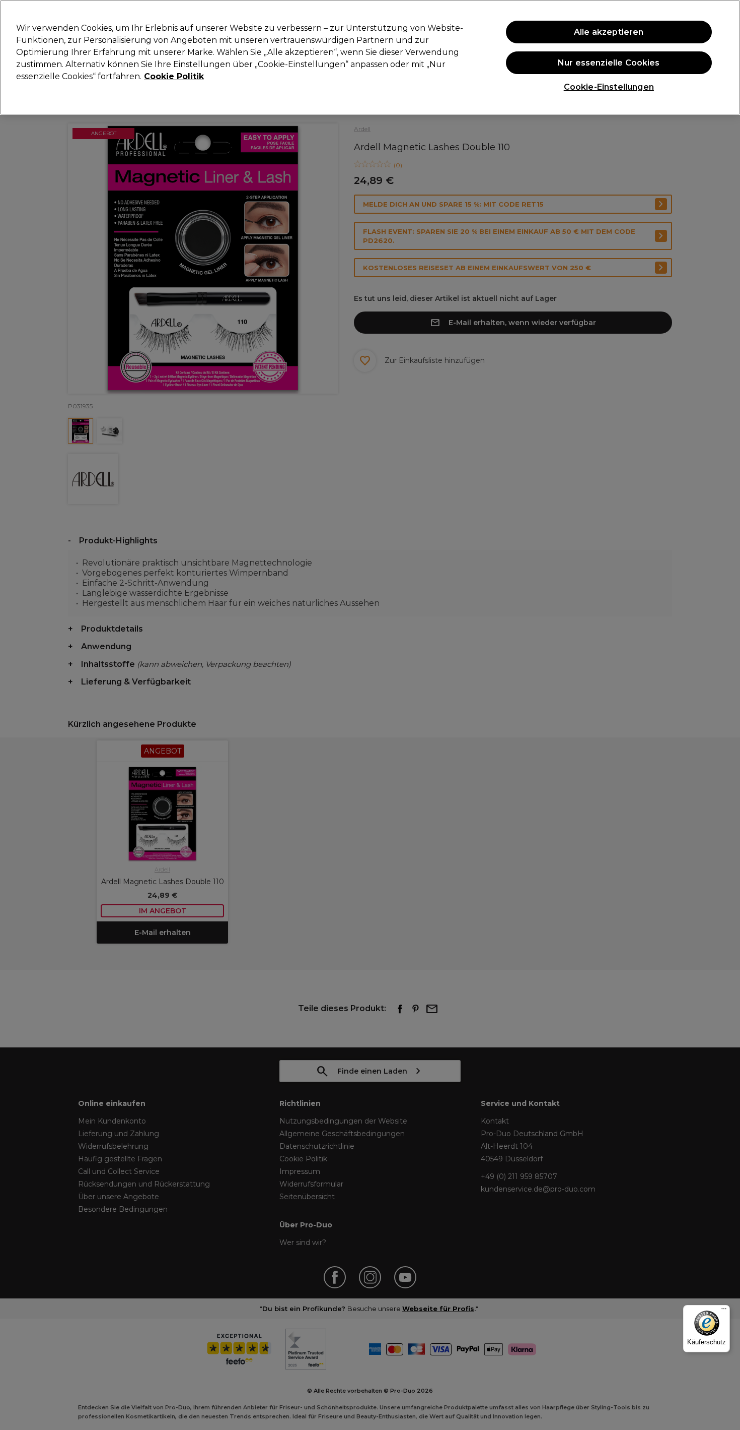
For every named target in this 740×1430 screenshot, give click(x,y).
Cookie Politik (174, 76)
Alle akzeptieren (609, 32)
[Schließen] (724, 56)
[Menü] (724, 1311)
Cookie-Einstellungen (609, 87)
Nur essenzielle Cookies (609, 63)
